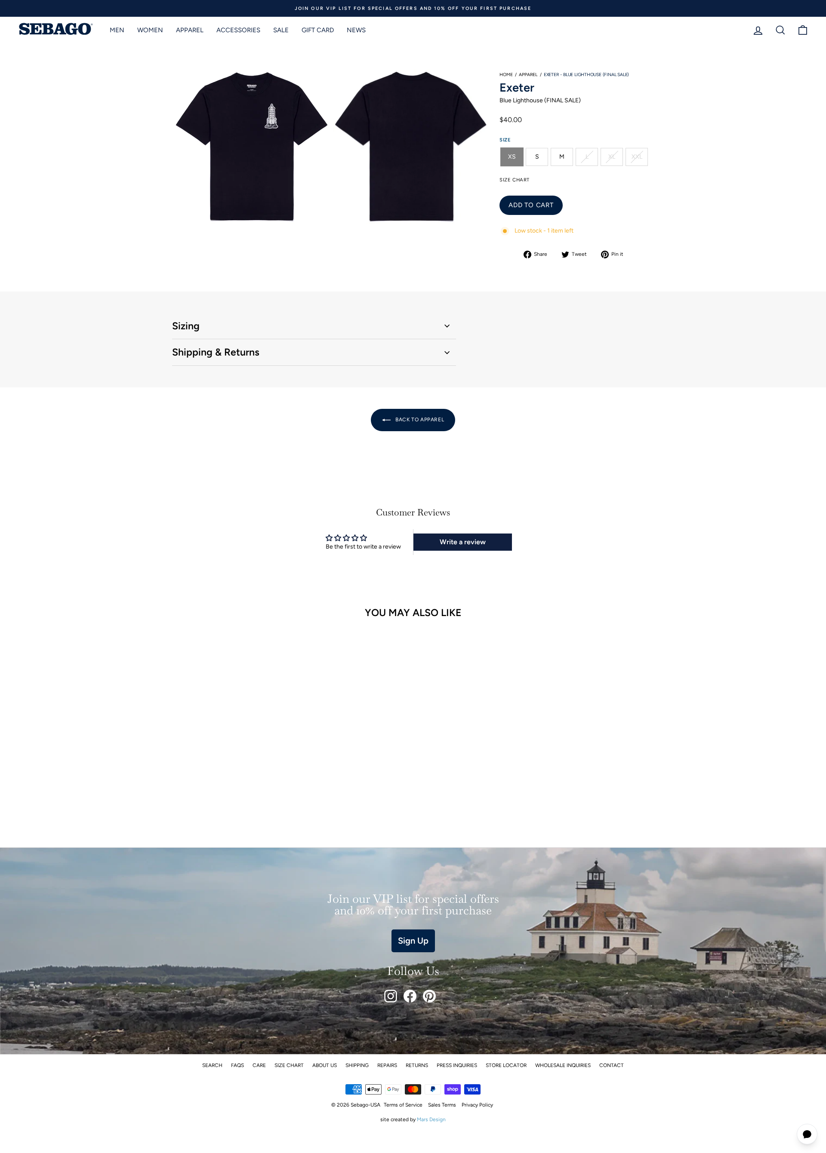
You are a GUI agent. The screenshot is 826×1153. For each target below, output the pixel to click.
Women (150, 30)
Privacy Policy (477, 1105)
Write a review (463, 542)
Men (117, 30)
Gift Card (318, 30)
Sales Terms (442, 1105)
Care (259, 1065)
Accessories (238, 30)
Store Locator (506, 1065)
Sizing (186, 326)
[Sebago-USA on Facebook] (410, 996)
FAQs (237, 1065)
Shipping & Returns (215, 352)
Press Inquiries (457, 1065)
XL (611, 156)
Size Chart (289, 1065)
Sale (281, 30)
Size (505, 140)
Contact (611, 1065)
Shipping (357, 1065)
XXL (637, 156)
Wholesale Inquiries (563, 1065)
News (356, 30)
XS (512, 156)
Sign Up (413, 940)
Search (212, 1065)
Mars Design (431, 1119)
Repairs (387, 1065)
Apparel (189, 30)
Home (505, 74)
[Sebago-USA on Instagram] (390, 996)
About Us (324, 1065)
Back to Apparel (419, 420)
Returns (417, 1065)
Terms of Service (403, 1105)
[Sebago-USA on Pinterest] (429, 996)
